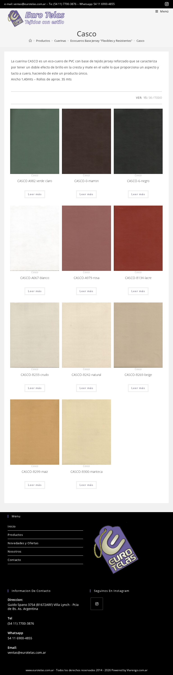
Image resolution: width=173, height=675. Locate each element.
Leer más (35, 194)
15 (145, 98)
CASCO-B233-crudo (35, 375)
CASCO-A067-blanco (34, 278)
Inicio (12, 526)
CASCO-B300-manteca (86, 471)
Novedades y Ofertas (23, 543)
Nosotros (14, 551)
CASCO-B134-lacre (138, 278)
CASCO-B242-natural (86, 375)
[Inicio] (30, 41)
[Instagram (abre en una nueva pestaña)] (166, 4)
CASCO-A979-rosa (86, 278)
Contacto (14, 560)
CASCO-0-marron (86, 181)
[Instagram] (97, 604)
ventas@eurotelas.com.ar (27, 652)
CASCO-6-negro (138, 181)
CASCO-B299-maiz (35, 471)
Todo (158, 98)
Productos (15, 535)
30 (150, 98)
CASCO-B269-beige (138, 375)
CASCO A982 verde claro (34, 181)
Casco (140, 41)
